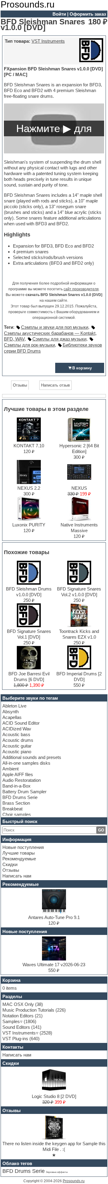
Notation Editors (18, 1015)
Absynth (10, 711)
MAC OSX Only (18, 1004)
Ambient (10, 768)
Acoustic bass (16, 734)
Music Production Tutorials (28, 1010)
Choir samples (16, 814)
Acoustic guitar (17, 745)
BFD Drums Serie (20, 797)
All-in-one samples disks (26, 763)
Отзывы (10, 870)
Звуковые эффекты (57, 1172)
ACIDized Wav (16, 728)
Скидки (9, 864)
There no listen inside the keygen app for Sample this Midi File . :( (54, 1146)
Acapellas (12, 717)
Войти (59, 14)
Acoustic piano (16, 751)
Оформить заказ (88, 14)
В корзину (82, 368)
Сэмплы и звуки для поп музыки (54, 327)
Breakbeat (12, 808)
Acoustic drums (17, 740)
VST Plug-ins (15, 1038)
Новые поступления (23, 847)
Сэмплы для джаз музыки (59, 338)
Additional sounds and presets (31, 757)
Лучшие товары (18, 853)
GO (101, 830)
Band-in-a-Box (16, 785)
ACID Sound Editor (21, 723)
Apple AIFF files (17, 774)
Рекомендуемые (19, 858)
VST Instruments (48, 41)
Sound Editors (16, 1027)
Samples (11, 1021)
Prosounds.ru (74, 1181)
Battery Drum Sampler (24, 791)
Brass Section (16, 803)
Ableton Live (14, 705)
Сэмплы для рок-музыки (29, 344)
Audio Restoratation (21, 780)
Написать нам (16, 875)
